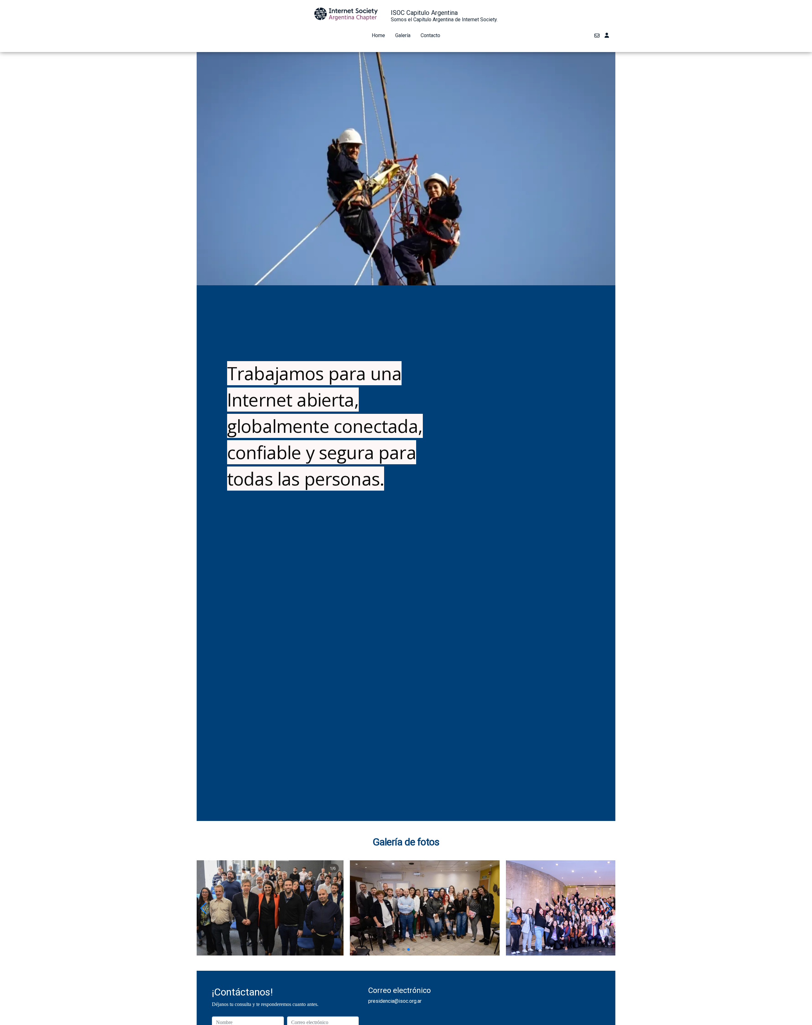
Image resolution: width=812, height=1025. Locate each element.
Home (378, 35)
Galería (402, 35)
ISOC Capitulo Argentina (424, 13)
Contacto (430, 35)
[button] (204, 908)
